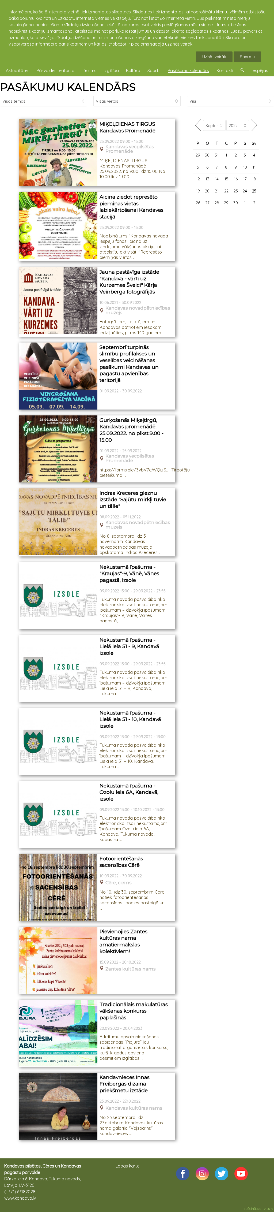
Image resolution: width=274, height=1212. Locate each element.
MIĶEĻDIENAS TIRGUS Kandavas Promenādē (127, 127)
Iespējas (260, 70)
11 (254, 167)
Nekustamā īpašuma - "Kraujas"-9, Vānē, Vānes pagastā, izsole (129, 573)
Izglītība (111, 70)
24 (245, 191)
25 (254, 191)
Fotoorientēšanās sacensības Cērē (121, 862)
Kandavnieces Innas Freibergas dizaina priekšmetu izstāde (125, 1084)
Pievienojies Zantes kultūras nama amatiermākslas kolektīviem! (123, 941)
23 (236, 191)
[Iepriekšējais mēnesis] (198, 125)
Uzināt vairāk (214, 56)
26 (198, 202)
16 (236, 178)
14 (217, 178)
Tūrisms (89, 70)
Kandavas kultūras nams (133, 1108)
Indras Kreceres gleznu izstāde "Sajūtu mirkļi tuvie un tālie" (133, 499)
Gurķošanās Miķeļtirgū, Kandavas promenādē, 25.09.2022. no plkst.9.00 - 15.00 (131, 430)
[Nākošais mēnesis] (254, 125)
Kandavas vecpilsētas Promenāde (129, 149)
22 (226, 191)
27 (207, 202)
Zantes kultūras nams (130, 969)
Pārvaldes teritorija (55, 70)
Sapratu (247, 56)
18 (254, 178)
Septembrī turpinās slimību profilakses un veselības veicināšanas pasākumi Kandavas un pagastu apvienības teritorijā (129, 364)
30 (207, 155)
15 (226, 178)
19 (198, 191)
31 (217, 155)
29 (198, 155)
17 (245, 178)
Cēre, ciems (118, 882)
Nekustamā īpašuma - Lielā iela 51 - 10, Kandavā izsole (130, 719)
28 (217, 202)
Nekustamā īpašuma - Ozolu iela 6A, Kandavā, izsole (129, 792)
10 (245, 167)
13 (207, 178)
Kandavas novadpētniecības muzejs (137, 310)
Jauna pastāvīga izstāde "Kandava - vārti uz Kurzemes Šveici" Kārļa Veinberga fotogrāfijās (129, 282)
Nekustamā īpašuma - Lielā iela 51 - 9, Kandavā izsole (129, 646)
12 (198, 178)
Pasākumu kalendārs (188, 70)
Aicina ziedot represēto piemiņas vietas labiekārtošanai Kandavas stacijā (131, 207)
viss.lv (268, 1208)
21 (217, 191)
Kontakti (224, 70)
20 (207, 191)
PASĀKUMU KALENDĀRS (68, 87)
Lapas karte (127, 1166)
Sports (154, 70)
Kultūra (133, 70)
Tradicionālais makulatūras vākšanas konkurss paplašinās (134, 1011)
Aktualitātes (17, 70)
